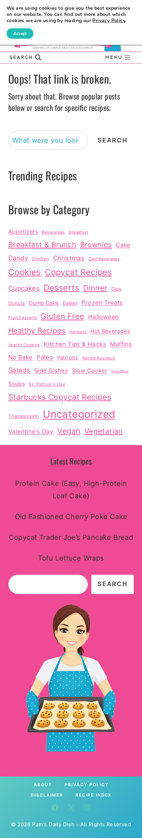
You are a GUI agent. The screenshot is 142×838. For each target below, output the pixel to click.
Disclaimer (47, 795)
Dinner (95, 287)
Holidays (77, 331)
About (43, 784)
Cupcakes (24, 288)
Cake (123, 244)
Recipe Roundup (98, 358)
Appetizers (23, 231)
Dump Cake (44, 303)
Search (113, 140)
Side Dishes (51, 370)
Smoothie (119, 371)
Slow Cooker (89, 370)
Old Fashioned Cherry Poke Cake (71, 516)
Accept (20, 33)
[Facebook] (55, 808)
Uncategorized (79, 414)
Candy (18, 258)
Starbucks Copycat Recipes (59, 397)
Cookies (24, 272)
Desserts (61, 288)
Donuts (16, 303)
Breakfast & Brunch (42, 244)
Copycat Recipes (78, 272)
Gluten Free (62, 316)
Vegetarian (103, 431)
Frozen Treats (102, 302)
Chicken (40, 258)
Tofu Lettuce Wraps (71, 558)
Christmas (69, 258)
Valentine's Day (30, 431)
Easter (70, 303)
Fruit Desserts (22, 317)
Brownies (96, 244)
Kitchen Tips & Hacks (75, 344)
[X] (71, 808)
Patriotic (68, 358)
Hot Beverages (110, 331)
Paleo (45, 357)
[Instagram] (87, 808)
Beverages (53, 232)
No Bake (20, 357)
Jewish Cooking (24, 344)
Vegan (68, 430)
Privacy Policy (86, 784)
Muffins (121, 344)
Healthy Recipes (36, 330)
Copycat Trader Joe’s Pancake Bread (71, 537)
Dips (116, 289)
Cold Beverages (104, 258)
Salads (19, 370)
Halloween (103, 316)
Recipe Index (93, 795)
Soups (16, 383)
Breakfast (78, 232)
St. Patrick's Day (47, 384)
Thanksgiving (23, 416)
